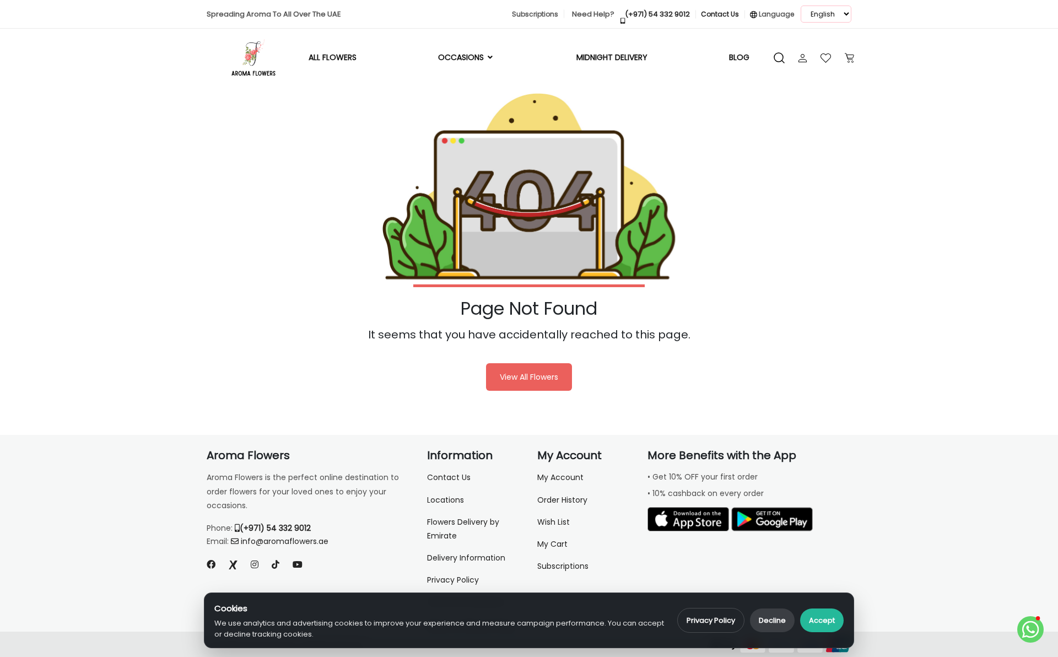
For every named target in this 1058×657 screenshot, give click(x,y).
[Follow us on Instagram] (254, 564)
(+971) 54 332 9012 (275, 528)
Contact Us (449, 477)
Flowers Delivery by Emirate (463, 528)
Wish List (553, 521)
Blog (739, 57)
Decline (772, 620)
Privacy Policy (711, 620)
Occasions (462, 57)
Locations (445, 499)
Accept (822, 620)
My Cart (552, 544)
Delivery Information (466, 557)
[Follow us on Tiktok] (275, 564)
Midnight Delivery (611, 57)
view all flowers (529, 377)
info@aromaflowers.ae (284, 541)
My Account (560, 477)
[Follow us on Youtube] (302, 564)
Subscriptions (563, 566)
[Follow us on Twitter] (233, 564)
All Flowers (333, 57)
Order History (562, 499)
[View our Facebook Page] (211, 564)
